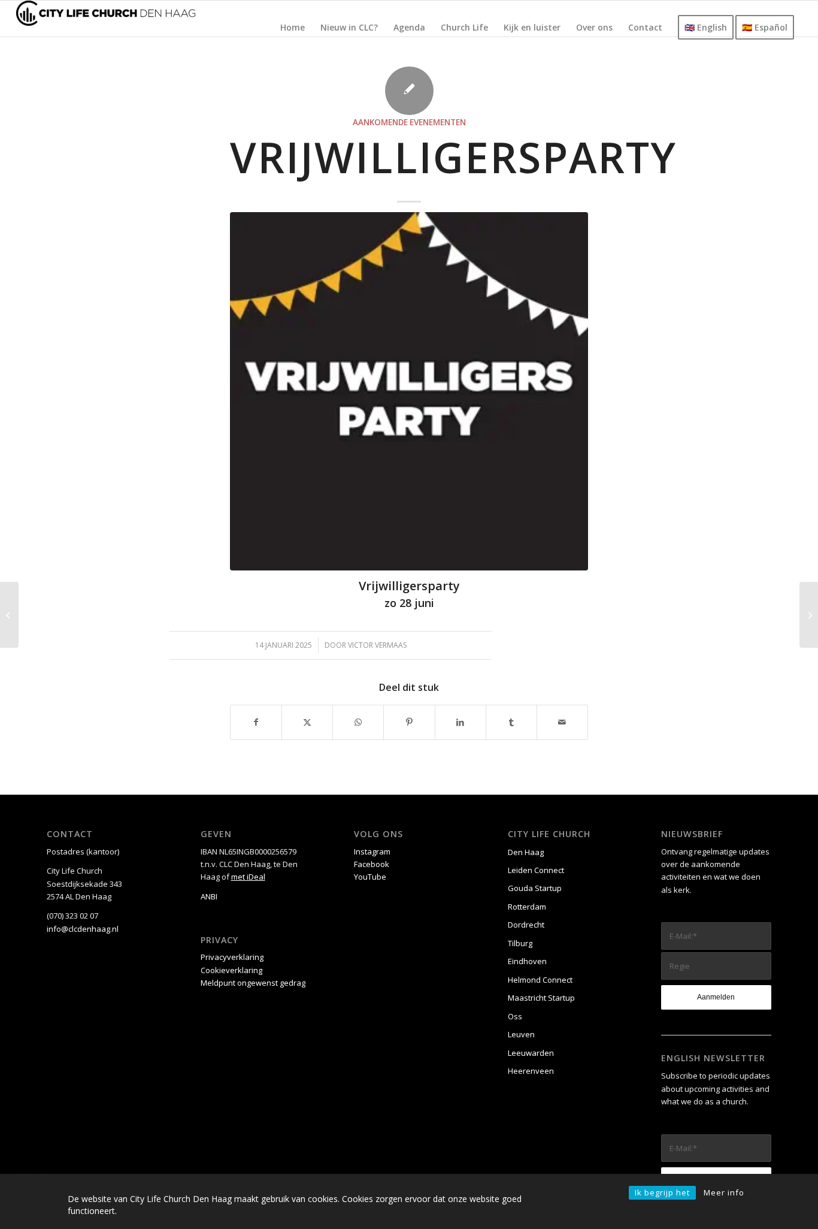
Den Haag (526, 852)
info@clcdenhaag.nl (83, 928)
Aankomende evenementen (409, 122)
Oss (515, 1016)
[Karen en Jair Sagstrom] (808, 615)
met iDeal (248, 876)
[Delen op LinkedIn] (460, 722)
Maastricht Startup (541, 997)
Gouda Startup (535, 888)
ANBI (209, 896)
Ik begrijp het (662, 1192)
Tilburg (520, 943)
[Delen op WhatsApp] (358, 722)
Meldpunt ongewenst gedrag (253, 982)
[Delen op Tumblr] (511, 722)
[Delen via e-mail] (562, 722)
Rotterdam (527, 906)
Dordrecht (526, 924)
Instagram (372, 851)
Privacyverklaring (232, 957)
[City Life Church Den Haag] (106, 19)
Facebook (371, 864)
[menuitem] (292, 28)
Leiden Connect (536, 870)
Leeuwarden (531, 1052)
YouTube (370, 876)
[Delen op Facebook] (256, 722)
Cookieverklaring (231, 970)
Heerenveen (531, 1070)
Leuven (521, 1034)
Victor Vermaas (377, 645)
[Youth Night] (9, 615)
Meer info (724, 1192)
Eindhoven (527, 961)
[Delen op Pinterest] (409, 722)
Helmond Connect (540, 979)
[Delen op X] (307, 722)
